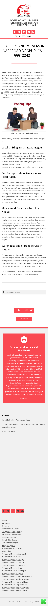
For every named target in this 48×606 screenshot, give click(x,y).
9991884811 (24, 319)
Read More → (24, 398)
